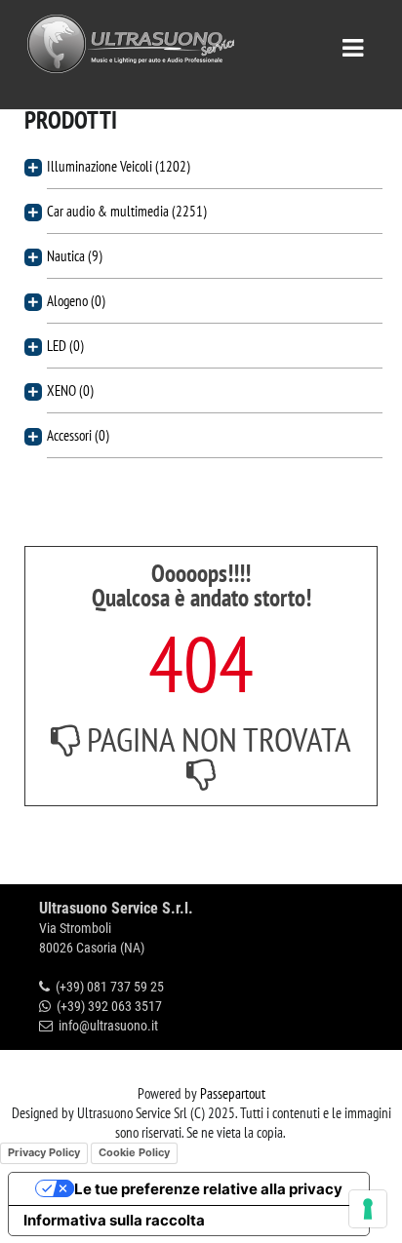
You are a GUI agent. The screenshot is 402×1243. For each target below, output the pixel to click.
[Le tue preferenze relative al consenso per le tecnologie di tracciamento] (367, 1208)
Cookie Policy (134, 1152)
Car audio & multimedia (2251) (127, 211)
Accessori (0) (78, 435)
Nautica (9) (74, 256)
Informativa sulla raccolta (114, 1220)
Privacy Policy (44, 1152)
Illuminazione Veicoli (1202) (118, 166)
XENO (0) (70, 390)
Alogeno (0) (76, 300)
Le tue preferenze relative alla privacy (208, 1189)
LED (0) (65, 345)
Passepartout (232, 1093)
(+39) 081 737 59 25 (110, 986)
